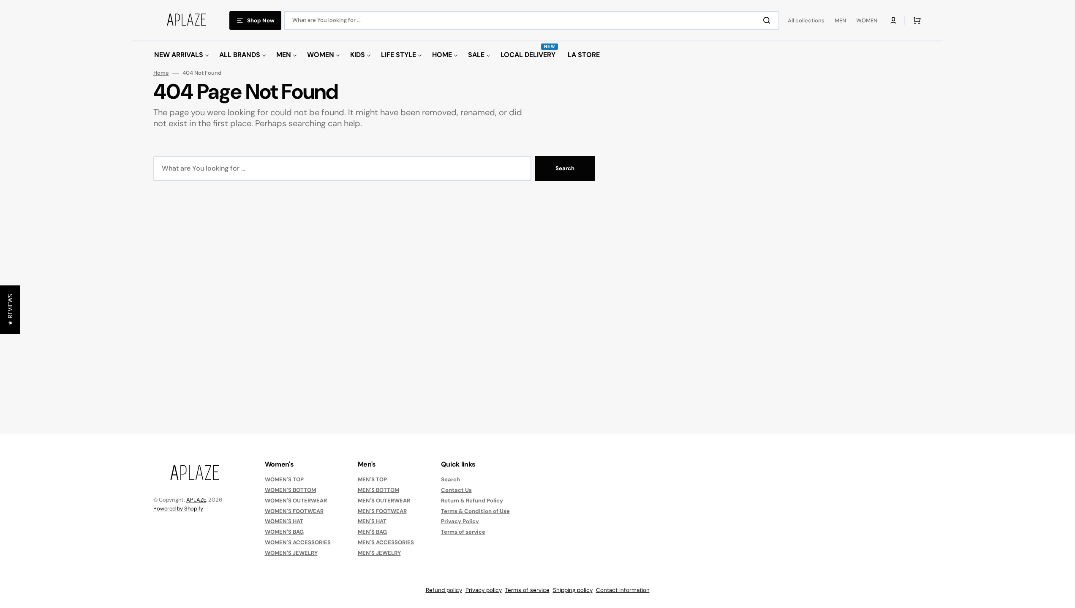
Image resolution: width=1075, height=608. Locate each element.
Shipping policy (573, 590)
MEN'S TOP (372, 479)
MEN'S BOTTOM (378, 490)
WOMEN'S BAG (284, 531)
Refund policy (444, 590)
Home (161, 73)
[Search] (768, 20)
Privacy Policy (460, 521)
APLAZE (196, 499)
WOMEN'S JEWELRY (291, 552)
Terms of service (463, 531)
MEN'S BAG (372, 531)
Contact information (623, 590)
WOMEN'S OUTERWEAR (296, 500)
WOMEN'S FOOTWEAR (294, 511)
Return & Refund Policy (472, 500)
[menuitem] (181, 55)
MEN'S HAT (372, 521)
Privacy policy (483, 590)
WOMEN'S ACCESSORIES (298, 542)
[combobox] (531, 20)
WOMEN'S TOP (284, 479)
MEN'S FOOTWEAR (382, 511)
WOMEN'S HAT (284, 521)
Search (564, 168)
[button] (893, 20)
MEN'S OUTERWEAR (384, 500)
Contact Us (456, 490)
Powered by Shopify (178, 508)
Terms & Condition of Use (475, 511)
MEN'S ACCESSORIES (386, 542)
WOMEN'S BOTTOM (290, 490)
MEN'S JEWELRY (379, 552)
